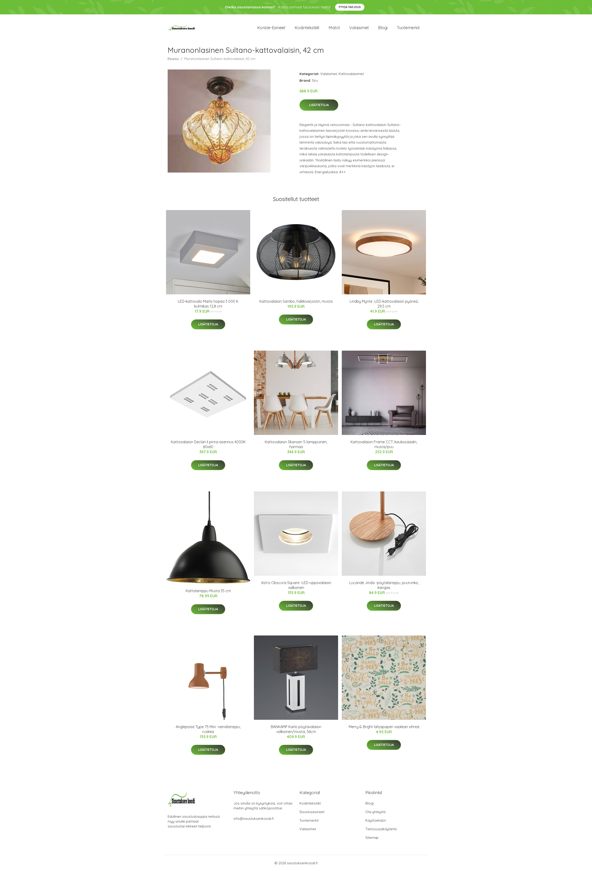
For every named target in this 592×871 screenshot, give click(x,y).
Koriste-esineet (271, 27)
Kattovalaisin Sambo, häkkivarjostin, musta (296, 301)
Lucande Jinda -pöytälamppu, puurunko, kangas (384, 585)
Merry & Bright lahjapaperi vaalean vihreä (384, 726)
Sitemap (372, 837)
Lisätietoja (319, 105)
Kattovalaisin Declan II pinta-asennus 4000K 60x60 (208, 444)
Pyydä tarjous (350, 7)
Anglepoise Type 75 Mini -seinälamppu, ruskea (208, 729)
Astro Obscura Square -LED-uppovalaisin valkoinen (296, 585)
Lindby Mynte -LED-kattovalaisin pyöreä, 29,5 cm (384, 303)
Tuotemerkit (408, 27)
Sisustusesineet (311, 812)
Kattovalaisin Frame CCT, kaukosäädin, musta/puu (384, 444)
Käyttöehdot (375, 820)
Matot (334, 27)
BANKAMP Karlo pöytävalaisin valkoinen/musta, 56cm (296, 729)
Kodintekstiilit (307, 27)
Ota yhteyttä (375, 812)
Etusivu (173, 59)
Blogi (383, 27)
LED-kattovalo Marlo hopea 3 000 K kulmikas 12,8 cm (208, 303)
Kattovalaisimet (351, 74)
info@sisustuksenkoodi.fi (254, 818)
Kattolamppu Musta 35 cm (208, 590)
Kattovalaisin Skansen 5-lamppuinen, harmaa (296, 444)
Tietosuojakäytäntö (381, 829)
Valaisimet (359, 27)
